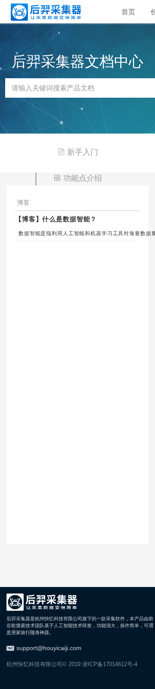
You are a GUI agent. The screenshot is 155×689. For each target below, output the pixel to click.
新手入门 (82, 152)
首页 (128, 12)
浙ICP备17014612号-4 (109, 664)
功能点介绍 (82, 178)
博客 (23, 202)
